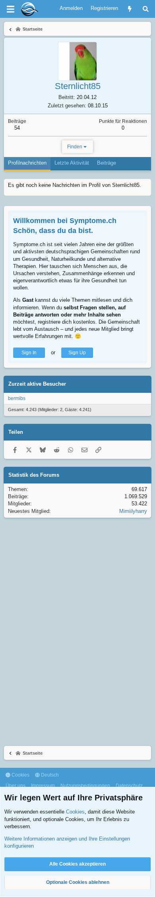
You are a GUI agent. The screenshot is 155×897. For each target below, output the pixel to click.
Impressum (43, 785)
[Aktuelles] (130, 9)
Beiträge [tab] (106, 163)
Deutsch (49, 775)
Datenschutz (129, 785)
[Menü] (10, 9)
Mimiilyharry (133, 511)
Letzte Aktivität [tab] (71, 163)
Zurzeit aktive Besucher (37, 384)
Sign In (29, 352)
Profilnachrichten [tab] (27, 163)
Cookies (19, 775)
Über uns (15, 785)
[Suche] (145, 9)
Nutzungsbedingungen (85, 785)
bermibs (16, 398)
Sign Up (77, 352)
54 (17, 128)
